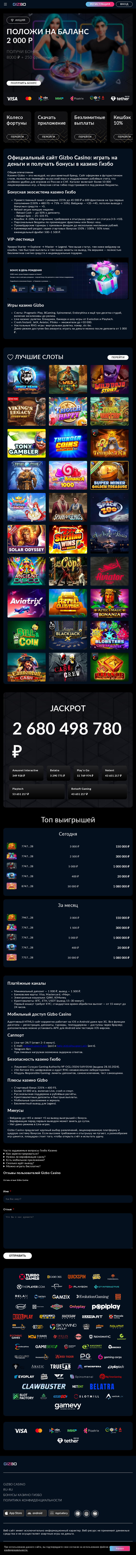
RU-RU (8, 1489)
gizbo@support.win (35, 1046)
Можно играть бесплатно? (23, 1166)
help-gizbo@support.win (72, 1046)
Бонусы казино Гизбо (22, 1495)
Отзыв (7, 1209)
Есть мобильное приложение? (25, 1160)
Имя (6, 1191)
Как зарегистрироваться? (22, 1153)
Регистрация (100, 4)
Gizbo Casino (14, 1484)
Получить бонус (24, 83)
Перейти (17, 136)
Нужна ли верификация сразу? (26, 1157)
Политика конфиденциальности (32, 1500)
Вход (124, 4)
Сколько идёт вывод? (20, 1163)
